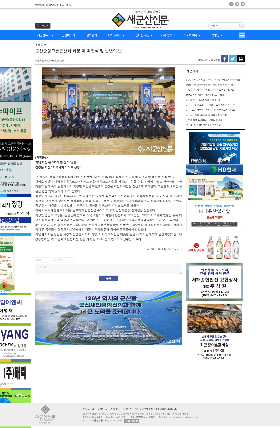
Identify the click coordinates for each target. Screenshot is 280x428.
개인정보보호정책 (144, 409)
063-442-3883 (118, 417)
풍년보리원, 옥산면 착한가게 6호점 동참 (205, 94)
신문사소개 (88, 409)
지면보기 (44, 25)
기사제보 (114, 409)
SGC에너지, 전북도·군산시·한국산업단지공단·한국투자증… (214, 79)
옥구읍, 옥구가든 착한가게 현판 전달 (203, 125)
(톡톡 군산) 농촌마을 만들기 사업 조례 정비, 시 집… (210, 84)
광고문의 (127, 409)
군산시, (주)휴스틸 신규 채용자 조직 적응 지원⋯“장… (211, 105)
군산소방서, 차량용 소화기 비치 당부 (203, 99)
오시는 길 (102, 409)
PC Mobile (131, 420)
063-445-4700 (94, 417)
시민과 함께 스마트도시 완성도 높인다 (204, 120)
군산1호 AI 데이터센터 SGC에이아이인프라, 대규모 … (212, 109)
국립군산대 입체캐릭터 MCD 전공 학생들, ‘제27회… (211, 89)
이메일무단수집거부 (166, 409)
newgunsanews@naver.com (183, 417)
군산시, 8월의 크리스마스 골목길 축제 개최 (206, 115)
